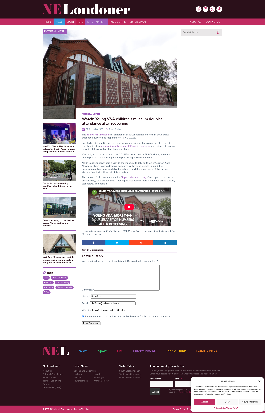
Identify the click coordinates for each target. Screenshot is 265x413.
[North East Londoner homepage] (86, 9)
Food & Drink (118, 21)
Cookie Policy (221, 408)
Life (81, 21)
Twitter (212, 9)
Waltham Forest (101, 380)
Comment (88, 289)
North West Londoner (130, 377)
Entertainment (96, 21)
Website (86, 310)
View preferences (250, 401)
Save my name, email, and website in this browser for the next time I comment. (127, 316)
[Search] (218, 32)
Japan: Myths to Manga (135, 177)
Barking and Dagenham (84, 370)
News (59, 21)
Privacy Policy (232, 408)
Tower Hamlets (64, 287)
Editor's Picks (138, 21)
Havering (97, 374)
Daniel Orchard (115, 129)
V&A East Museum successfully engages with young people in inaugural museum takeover (58, 260)
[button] (259, 381)
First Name (155, 379)
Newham (77, 377)
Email (86, 303)
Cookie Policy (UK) (52, 387)
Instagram (205, 9)
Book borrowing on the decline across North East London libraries (58, 223)
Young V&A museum (98, 134)
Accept (204, 401)
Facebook (199, 9)
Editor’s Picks (206, 351)
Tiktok (219, 9)
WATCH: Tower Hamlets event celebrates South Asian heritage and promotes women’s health (59, 149)
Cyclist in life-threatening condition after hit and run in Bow (57, 186)
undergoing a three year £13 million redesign (125, 146)
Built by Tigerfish (81, 409)
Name (86, 296)
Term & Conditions (52, 380)
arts (46, 277)
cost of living (62, 282)
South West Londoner (130, 374)
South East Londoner (129, 370)
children (48, 282)
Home (48, 21)
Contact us (213, 21)
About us (195, 21)
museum (48, 287)
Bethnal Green (59, 277)
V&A (46, 292)
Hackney (77, 374)
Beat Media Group (186, 392)
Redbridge (98, 377)
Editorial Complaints (53, 374)
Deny (227, 401)
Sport (70, 21)
